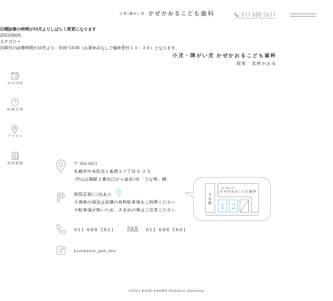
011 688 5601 (166, 229)
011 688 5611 (94, 229)
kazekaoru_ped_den (95, 250)
